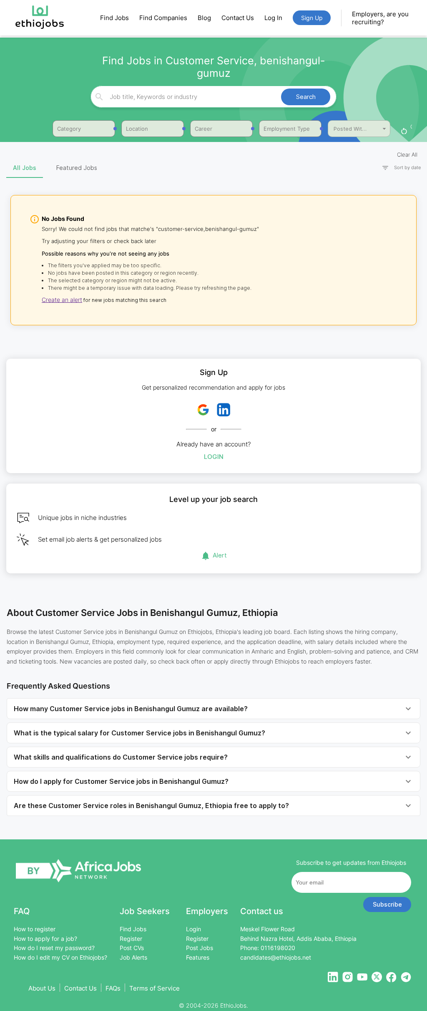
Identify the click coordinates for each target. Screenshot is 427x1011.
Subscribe (387, 904)
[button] (398, 167)
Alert (220, 555)
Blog (204, 18)
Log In (273, 18)
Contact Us (237, 18)
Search (306, 97)
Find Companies (163, 18)
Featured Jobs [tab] (76, 167)
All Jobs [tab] (24, 167)
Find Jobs (114, 18)
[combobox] (212, 96)
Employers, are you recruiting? (380, 18)
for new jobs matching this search (124, 300)
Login (214, 457)
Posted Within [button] (352, 128)
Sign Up (312, 17)
